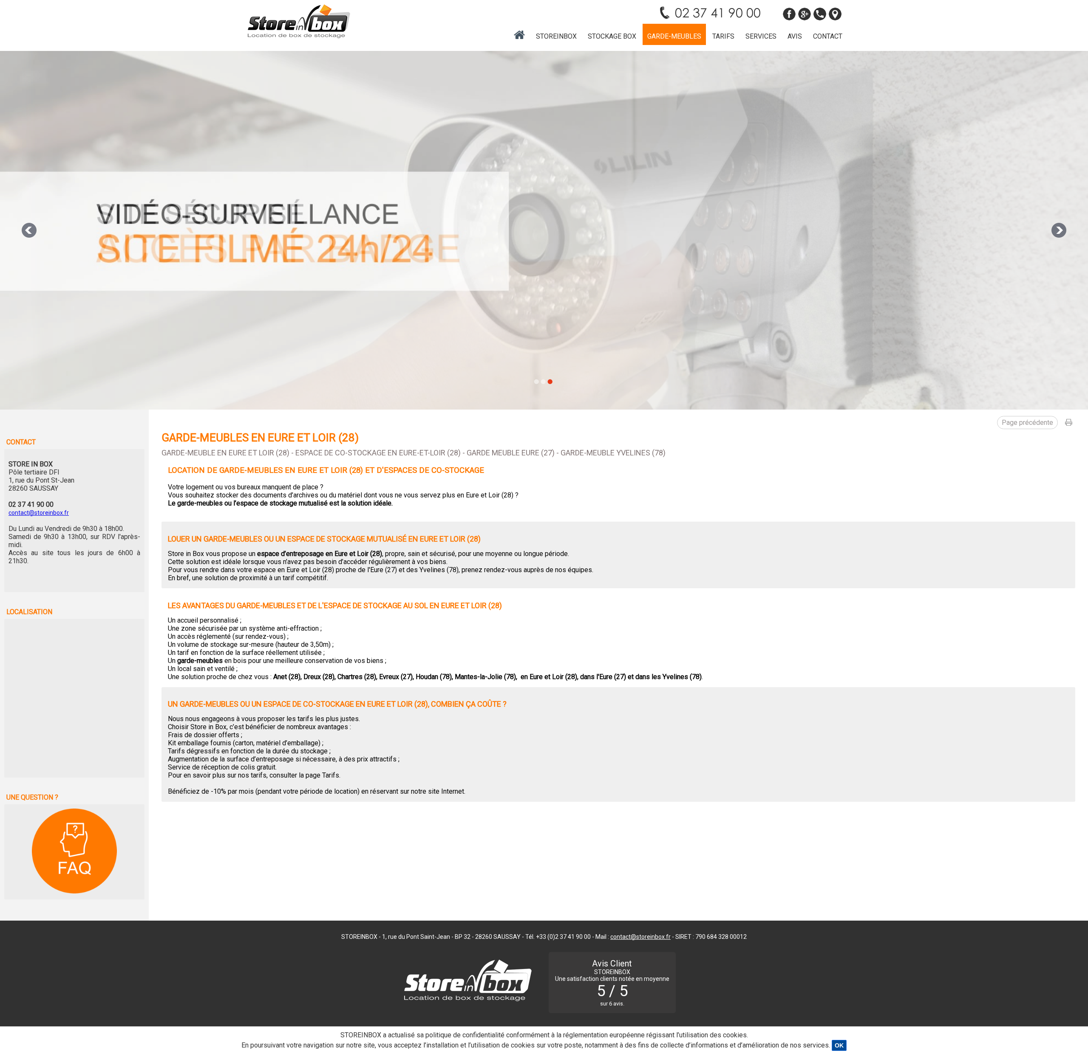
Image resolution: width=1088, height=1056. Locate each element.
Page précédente (1027, 422)
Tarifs (723, 36)
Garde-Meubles (674, 36)
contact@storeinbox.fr (38, 512)
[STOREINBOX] (299, 21)
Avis (795, 36)
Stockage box (612, 36)
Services (760, 36)
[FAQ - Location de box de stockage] (74, 851)
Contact (827, 36)
